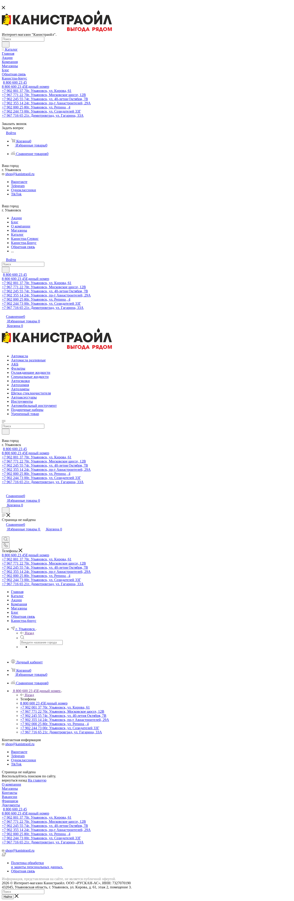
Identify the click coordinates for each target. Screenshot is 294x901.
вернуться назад (14, 780)
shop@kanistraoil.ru (19, 174)
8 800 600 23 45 (15, 82)
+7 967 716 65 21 (43, 115)
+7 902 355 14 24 (46, 103)
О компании (11, 784)
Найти (8, 896)
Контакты (9, 793)
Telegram (18, 186)
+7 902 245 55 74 (45, 99)
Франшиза (10, 801)
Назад (29, 633)
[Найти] (5, 44)
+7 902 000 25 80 (36, 107)
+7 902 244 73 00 (41, 111)
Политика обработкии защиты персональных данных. (37, 865)
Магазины (10, 788)
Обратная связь (23, 871)
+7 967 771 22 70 (44, 95)
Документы (11, 805)
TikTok (16, 194)
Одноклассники (23, 190)
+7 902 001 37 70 (36, 91)
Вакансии (9, 797)
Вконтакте (19, 182)
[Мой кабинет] (4, 491)
